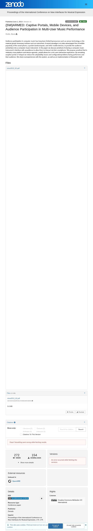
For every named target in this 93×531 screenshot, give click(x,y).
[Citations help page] (15, 422)
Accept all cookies (55, 526)
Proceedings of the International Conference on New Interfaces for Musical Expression (46, 12)
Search (80, 429)
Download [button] (81, 412)
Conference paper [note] (71, 21)
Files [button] (11, 393)
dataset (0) (41, 428)
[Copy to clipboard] (41, 498)
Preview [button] (71, 412)
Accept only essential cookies (74, 526)
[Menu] (86, 4)
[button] (46, 68)
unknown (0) (40, 431)
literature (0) (27, 428)
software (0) (27, 431)
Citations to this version (32, 434)
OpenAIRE (16, 481)
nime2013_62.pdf (13, 398)
